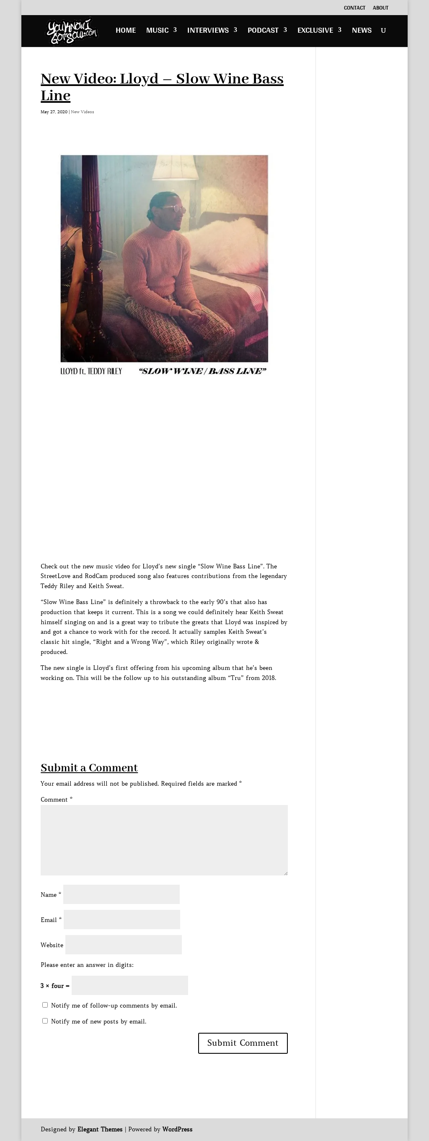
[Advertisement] (193, 702)
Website (52, 945)
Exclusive (315, 32)
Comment (56, 799)
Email (51, 920)
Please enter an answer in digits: (87, 965)
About (380, 9)
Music (157, 32)
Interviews (208, 32)
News (362, 32)
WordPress (178, 1129)
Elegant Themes (100, 1129)
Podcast (263, 32)
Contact (354, 9)
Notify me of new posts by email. (98, 1021)
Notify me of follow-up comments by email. (114, 1005)
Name (51, 895)
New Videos (82, 112)
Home (126, 32)
